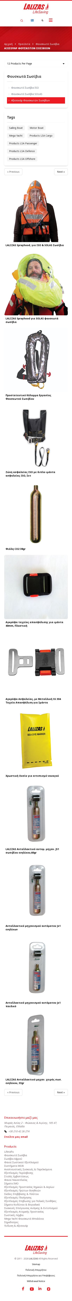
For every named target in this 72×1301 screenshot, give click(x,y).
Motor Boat (37, 127)
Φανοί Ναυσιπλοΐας (15, 1180)
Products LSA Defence (22, 151)
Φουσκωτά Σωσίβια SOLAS (26, 94)
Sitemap (36, 1264)
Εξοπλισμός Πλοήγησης (18, 1197)
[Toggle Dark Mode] (42, 20)
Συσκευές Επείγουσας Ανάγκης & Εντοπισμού (31, 1208)
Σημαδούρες (11, 1222)
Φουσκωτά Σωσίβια (47, 44)
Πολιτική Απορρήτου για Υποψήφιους (36, 1275)
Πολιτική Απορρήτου (36, 1269)
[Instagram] (48, 1289)
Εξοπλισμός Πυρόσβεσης (18, 1173)
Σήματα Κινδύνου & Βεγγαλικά (22, 1204)
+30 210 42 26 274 (18, 1131)
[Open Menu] (50, 20)
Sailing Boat (16, 127)
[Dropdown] (32, 20)
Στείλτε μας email (16, 1136)
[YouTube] (32, 1289)
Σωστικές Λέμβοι (14, 1215)
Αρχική (8, 44)
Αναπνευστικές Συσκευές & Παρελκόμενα (28, 1169)
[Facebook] (23, 1289)
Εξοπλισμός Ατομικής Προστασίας (24, 1211)
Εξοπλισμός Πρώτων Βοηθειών (22, 1190)
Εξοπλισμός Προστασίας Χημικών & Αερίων (29, 1187)
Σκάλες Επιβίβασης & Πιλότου (21, 1194)
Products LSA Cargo (41, 135)
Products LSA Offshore (22, 158)
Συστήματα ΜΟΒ (14, 1165)
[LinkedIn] (40, 1289)
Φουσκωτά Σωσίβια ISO (25, 87)
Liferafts (9, 1151)
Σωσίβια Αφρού (13, 1158)
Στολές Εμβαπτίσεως (16, 1176)
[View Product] (36, 210)
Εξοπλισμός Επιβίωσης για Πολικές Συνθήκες (30, 1201)
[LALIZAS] (36, 9)
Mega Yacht (16, 135)
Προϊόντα (24, 44)
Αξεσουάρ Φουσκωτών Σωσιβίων (30, 100)
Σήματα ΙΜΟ (11, 1183)
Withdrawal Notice (36, 1281)
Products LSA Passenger (23, 143)
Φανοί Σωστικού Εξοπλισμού (21, 1162)
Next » (61, 171)
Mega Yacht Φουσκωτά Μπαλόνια (24, 1218)
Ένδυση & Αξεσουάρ (16, 1225)
